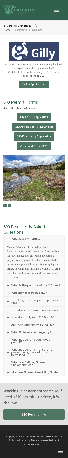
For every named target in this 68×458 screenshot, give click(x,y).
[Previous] (5, 205)
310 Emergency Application (34, 136)
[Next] (9, 205)
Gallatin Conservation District (35, 436)
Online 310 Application (34, 117)
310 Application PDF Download (34, 126)
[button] (63, 10)
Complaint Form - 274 (34, 146)
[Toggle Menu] (56, 10)
